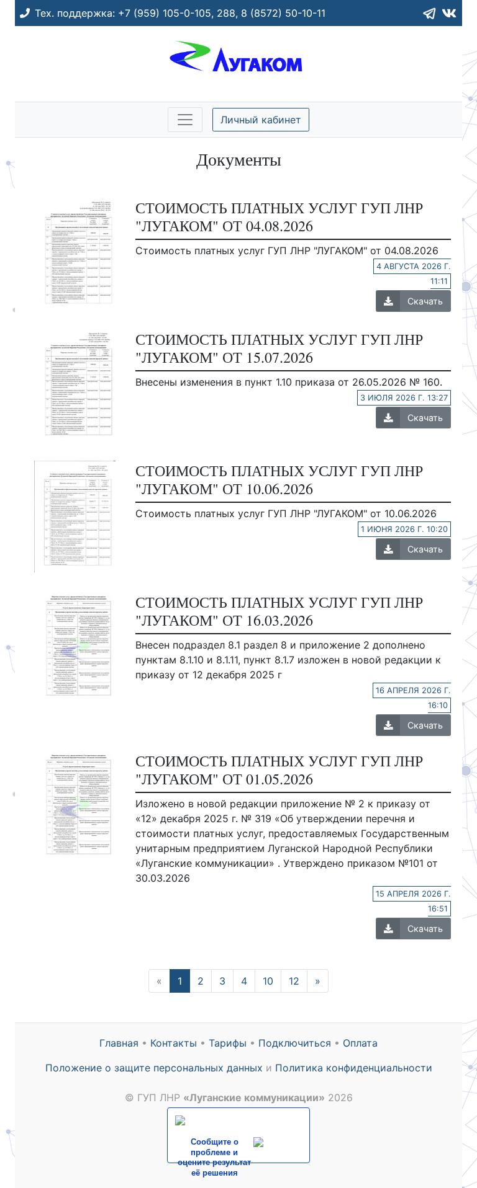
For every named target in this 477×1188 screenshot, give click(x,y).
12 (294, 981)
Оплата (360, 1043)
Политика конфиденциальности (353, 1068)
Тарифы (228, 1043)
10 (268, 981)
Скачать (425, 301)
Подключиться (294, 1043)
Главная (119, 1043)
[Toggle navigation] (185, 119)
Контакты (173, 1043)
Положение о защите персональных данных (154, 1068)
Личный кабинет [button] (260, 119)
